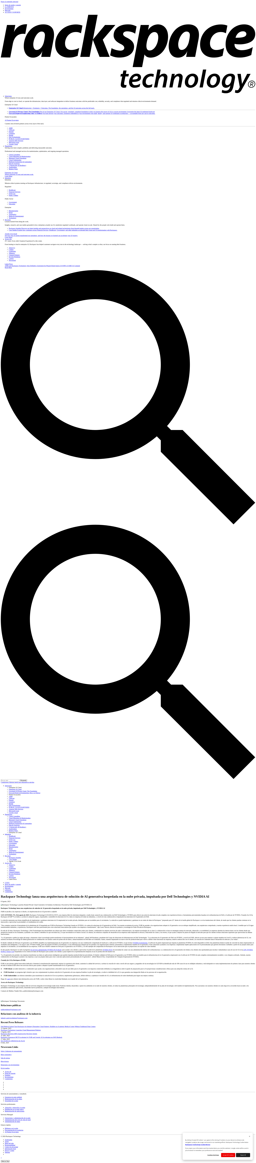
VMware (11, 130)
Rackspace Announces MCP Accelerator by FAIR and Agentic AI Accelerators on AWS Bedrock (31, 1037)
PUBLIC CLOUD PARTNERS (19, 139)
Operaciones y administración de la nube (17, 1118)
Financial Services (14, 192)
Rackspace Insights (54, 228)
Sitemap (7, 1152)
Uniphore (12, 133)
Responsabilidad (10, 1145)
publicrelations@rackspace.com (11, 1009)
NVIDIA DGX (107, 950)
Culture (11, 249)
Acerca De (8, 239)
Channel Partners (14, 255)
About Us (12, 248)
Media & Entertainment (16, 216)
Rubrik (11, 135)
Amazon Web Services (16, 141)
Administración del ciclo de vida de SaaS (18, 1120)
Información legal (10, 1149)
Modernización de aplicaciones (14, 1111)
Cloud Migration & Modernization (19, 156)
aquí (8, 979)
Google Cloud (13, 144)
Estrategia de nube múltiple (13, 1097)
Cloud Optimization (15, 160)
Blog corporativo (6, 1054)
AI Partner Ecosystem (12, 120)
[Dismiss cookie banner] (249, 1136)
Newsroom (12, 260)
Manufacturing (13, 211)
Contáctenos (5, 782)
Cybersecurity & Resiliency (17, 165)
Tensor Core (10, 951)
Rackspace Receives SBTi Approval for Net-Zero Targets (19, 1034)
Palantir (11, 132)
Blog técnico (5, 1061)
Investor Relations (14, 257)
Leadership (12, 251)
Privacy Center (9, 1150)
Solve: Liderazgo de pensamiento (11, 1051)
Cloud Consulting (14, 154)
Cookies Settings (213, 1155)
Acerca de (8, 1071)
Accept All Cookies (228, 1155)
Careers (11, 258)
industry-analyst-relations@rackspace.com (14, 1018)
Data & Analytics (14, 163)
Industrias (8, 178)
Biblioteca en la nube (11, 1128)
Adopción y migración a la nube (15, 1107)
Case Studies (63, 230)
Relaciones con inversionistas (10, 1065)
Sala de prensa (5, 1058)
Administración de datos (12, 1121)
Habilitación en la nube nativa (14, 1109)
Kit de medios (5, 1068)
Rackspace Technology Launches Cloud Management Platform (21, 1030)
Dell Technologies (14, 137)
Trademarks (8, 1140)
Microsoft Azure (14, 142)
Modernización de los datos (13, 1099)
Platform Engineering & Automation (20, 162)
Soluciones (8, 96)
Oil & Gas (12, 193)
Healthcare (12, 190)
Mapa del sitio (9, 1143)
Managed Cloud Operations (17, 158)
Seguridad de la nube (11, 1101)
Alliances (12, 253)
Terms (7, 1141)
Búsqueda (23, 780)
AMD (11, 128)
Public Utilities (13, 195)
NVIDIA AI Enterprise (140, 943)
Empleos (7, 1075)
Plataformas (8, 146)
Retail (10, 212)
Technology (12, 218)
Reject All (243, 1155)
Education (12, 204)
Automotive (12, 214)
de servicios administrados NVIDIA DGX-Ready (46, 950)
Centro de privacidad (11, 1147)
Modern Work (13, 169)
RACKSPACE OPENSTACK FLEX (13, 1041)
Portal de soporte (10, 1073)
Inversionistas (9, 1077)
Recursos (8, 220)
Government (13, 202)
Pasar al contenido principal (9, 1)
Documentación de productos (14, 1130)
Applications (13, 167)
